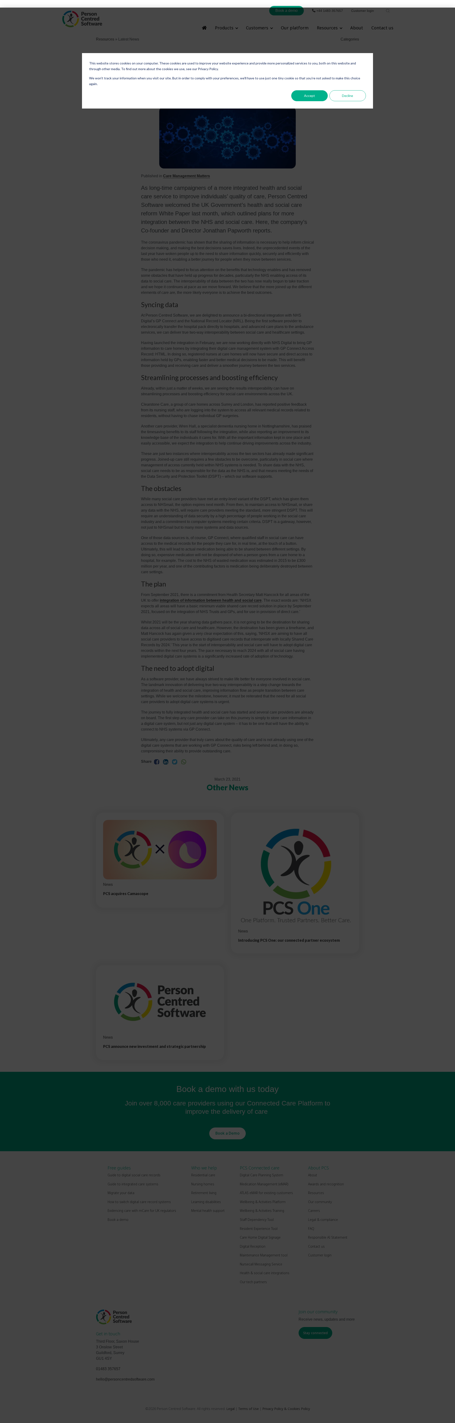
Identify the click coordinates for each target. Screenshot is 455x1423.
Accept (309, 96)
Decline (347, 96)
